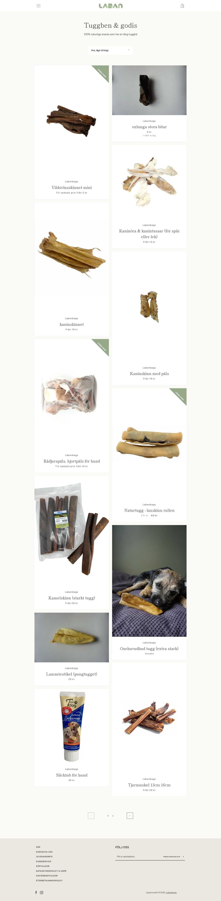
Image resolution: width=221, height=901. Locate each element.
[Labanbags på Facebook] (36, 892)
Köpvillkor (43, 866)
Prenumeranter (172, 857)
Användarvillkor (47, 876)
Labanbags (171, 892)
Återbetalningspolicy (49, 880)
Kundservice (43, 861)
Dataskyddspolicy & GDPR (51, 871)
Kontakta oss (44, 852)
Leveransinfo (44, 857)
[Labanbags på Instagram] (41, 892)
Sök (38, 847)
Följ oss (122, 847)
